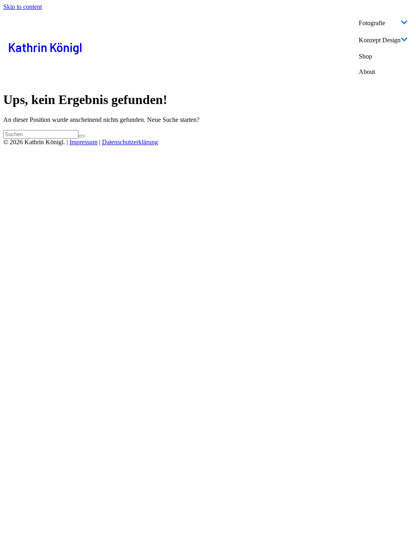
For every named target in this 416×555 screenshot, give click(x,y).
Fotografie (372, 23)
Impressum (83, 142)
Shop (365, 56)
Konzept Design (380, 40)
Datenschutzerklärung (130, 142)
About (367, 71)
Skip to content (22, 6)
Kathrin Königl (45, 47)
